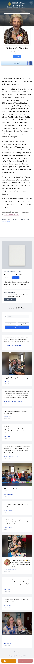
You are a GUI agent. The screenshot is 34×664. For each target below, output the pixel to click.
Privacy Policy (13, 656)
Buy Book (16, 277)
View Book (7, 277)
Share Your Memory (9, 299)
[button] (17, 363)
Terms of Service (21, 656)
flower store (6, 222)
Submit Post (17, 327)
